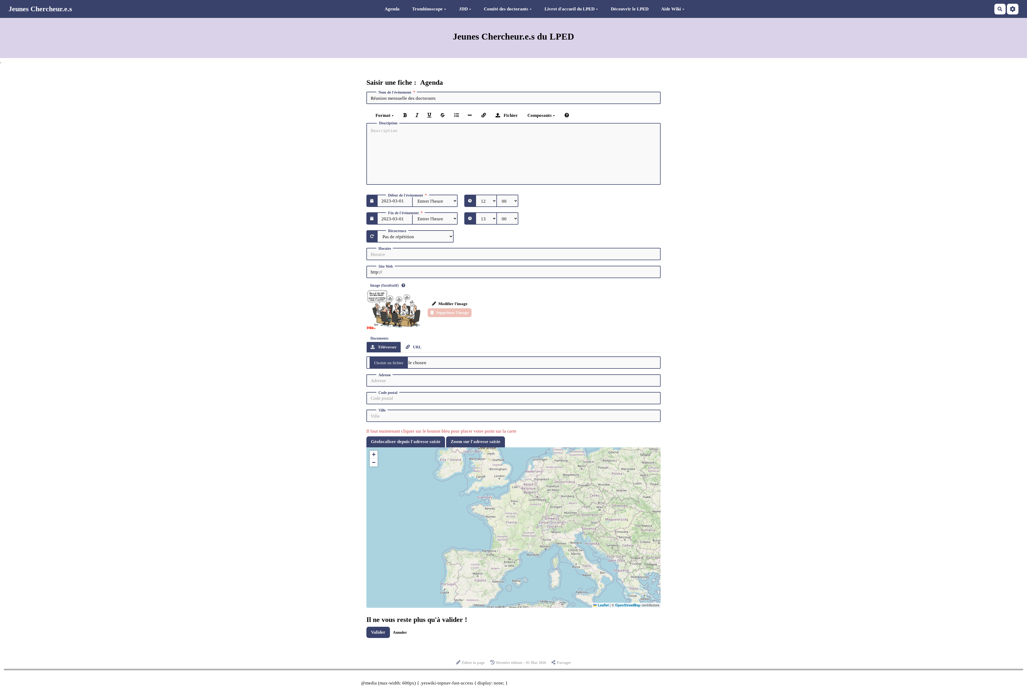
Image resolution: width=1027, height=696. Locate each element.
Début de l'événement (405, 195)
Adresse (384, 375)
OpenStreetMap (628, 605)
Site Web (385, 266)
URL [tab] (416, 347)
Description (388, 123)
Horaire (384, 249)
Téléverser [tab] (387, 347)
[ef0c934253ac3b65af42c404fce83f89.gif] (394, 309)
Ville (382, 410)
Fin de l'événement (403, 213)
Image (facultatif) (384, 285)
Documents (379, 338)
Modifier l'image (452, 303)
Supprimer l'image (452, 312)
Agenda (392, 8)
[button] (374, 455)
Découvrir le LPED (630, 8)
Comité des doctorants (506, 8)
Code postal (387, 393)
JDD (463, 8)
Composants (540, 115)
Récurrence (397, 231)
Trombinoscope (427, 8)
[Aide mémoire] (567, 115)
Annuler (400, 632)
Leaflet (603, 605)
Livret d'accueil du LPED (570, 8)
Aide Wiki (671, 8)
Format (383, 115)
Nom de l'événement (394, 92)
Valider (378, 632)
